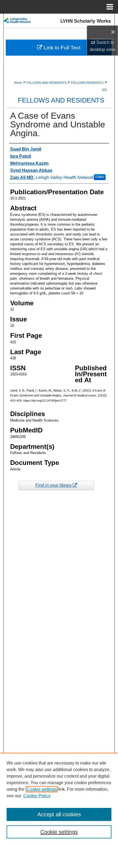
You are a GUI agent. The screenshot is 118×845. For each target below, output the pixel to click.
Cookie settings (42, 789)
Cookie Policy (36, 795)
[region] (59, 799)
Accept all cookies (59, 814)
